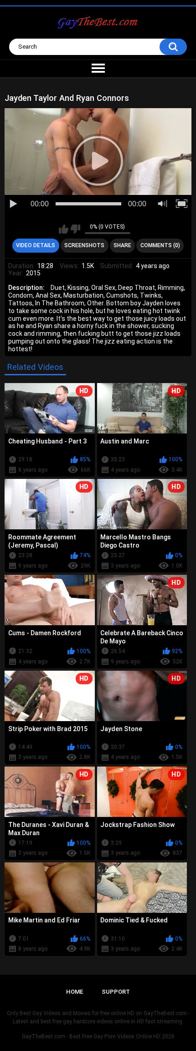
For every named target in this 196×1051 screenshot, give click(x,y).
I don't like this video (75, 229)
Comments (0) (160, 245)
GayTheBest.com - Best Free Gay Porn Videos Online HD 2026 (98, 1036)
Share (122, 245)
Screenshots (84, 245)
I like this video (63, 229)
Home (74, 991)
